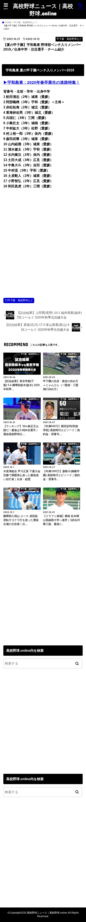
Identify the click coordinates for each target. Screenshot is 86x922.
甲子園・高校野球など (20, 300)
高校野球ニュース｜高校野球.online (43, 9)
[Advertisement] (43, 238)
